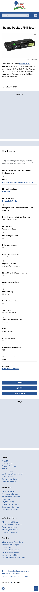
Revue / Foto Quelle (9, 201)
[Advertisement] (19, 117)
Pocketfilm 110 (24, 64)
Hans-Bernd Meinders (10, 369)
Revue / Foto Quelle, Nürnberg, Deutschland (18, 182)
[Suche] (27, 15)
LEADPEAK (17, 583)
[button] (35, 15)
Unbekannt (6, 192)
